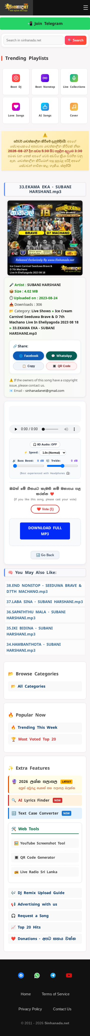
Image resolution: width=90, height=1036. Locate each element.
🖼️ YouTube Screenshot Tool (39, 843)
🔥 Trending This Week (34, 727)
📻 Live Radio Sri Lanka (35, 872)
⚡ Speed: (31, 452)
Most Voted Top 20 (33, 739)
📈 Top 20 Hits (25, 927)
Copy (28, 366)
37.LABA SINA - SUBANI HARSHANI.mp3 (44, 601)
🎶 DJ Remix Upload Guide (37, 892)
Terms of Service (56, 994)
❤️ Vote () (45, 509)
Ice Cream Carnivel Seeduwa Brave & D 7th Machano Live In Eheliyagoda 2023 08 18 (43, 316)
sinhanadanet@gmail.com (44, 390)
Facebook (28, 356)
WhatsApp (61, 356)
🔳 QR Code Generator (34, 857)
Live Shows (41, 311)
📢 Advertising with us (34, 904)
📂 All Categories (28, 686)
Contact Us (62, 1009)
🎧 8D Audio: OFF (45, 444)
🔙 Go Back (45, 555)
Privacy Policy (30, 1009)
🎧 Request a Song (30, 915)
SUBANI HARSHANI (43, 284)
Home (26, 994)
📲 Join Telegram (45, 23)
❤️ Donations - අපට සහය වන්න (43, 938)
